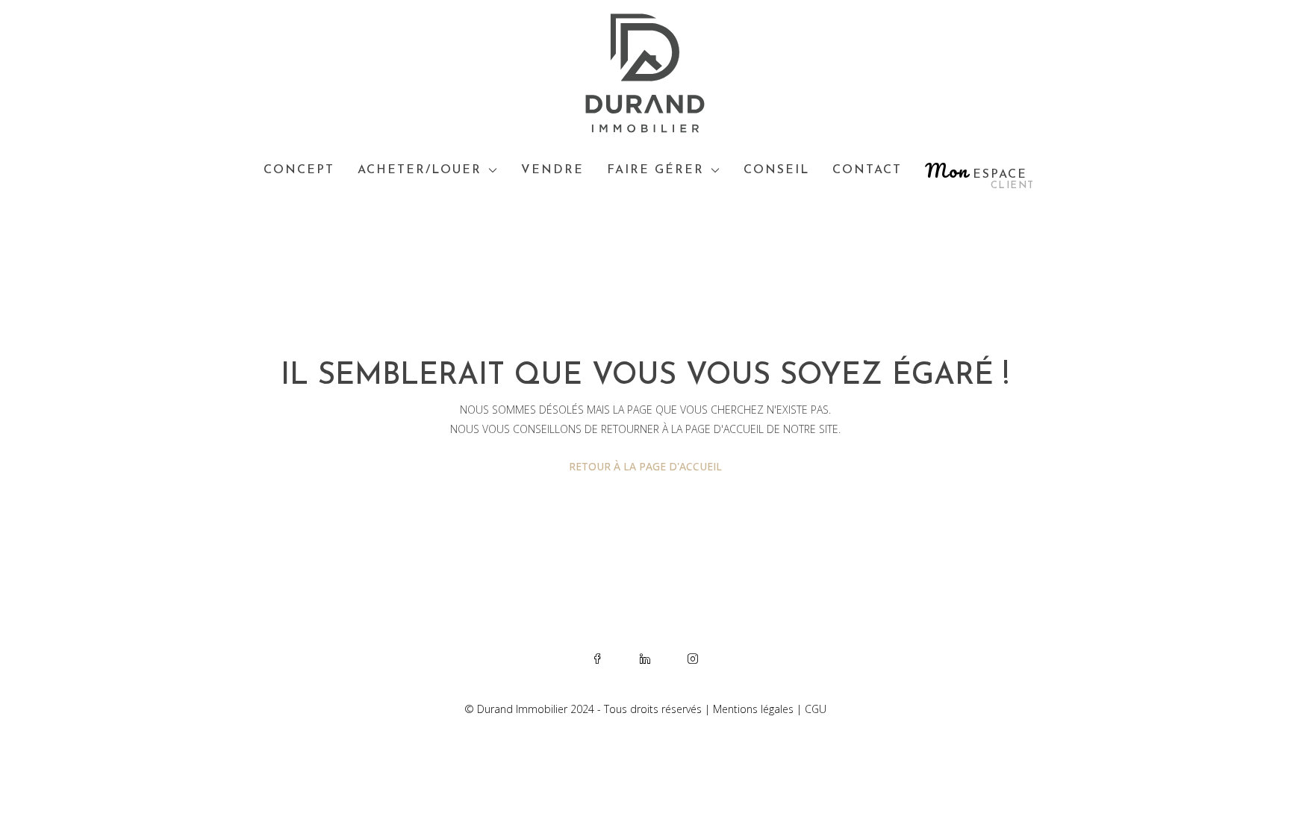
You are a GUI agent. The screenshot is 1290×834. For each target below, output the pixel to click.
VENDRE (552, 170)
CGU (815, 709)
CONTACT (867, 170)
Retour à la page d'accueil (645, 466)
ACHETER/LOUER (420, 170)
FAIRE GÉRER (655, 170)
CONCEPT (299, 170)
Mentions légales (753, 709)
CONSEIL (776, 170)
